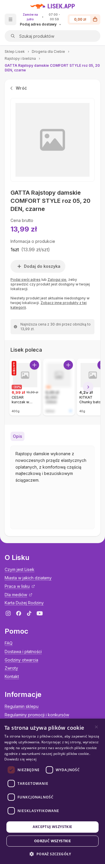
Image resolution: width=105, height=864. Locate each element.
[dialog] (52, 791)
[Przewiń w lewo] (17, 387)
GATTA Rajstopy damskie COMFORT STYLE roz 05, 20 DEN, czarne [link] (52, 67)
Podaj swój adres (25, 279)
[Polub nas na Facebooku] (18, 613)
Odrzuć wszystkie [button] (52, 840)
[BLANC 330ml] (59, 387)
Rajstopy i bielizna (20, 58)
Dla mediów (16, 594)
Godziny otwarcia (21, 659)
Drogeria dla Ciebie (48, 51)
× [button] (96, 727)
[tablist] (52, 436)
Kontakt (12, 676)
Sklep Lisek (15, 51)
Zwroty (11, 668)
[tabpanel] (52, 487)
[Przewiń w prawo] (88, 387)
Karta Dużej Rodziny (24, 602)
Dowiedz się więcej (20, 759)
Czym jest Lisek (19, 569)
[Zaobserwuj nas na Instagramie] (8, 613)
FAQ (9, 643)
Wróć (21, 88)
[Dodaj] (34, 365)
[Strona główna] (52, 6)
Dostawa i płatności (23, 651)
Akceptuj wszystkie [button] (52, 826)
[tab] (17, 436)
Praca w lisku (17, 586)
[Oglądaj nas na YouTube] (39, 613)
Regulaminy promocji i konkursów (37, 714)
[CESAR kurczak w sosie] (25, 387)
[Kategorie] (10, 19)
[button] (52, 854)
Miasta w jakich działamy (28, 577)
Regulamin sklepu (21, 706)
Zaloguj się (57, 279)
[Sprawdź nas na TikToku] (29, 613)
